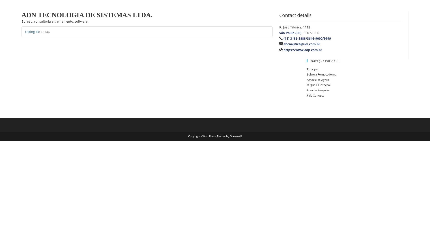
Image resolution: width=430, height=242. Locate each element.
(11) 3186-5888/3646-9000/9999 (307, 38)
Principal (312, 69)
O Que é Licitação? (319, 85)
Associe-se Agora (318, 80)
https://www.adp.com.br (303, 50)
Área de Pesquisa (318, 90)
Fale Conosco (316, 95)
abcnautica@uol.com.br (302, 44)
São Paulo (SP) (290, 33)
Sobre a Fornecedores (321, 74)
